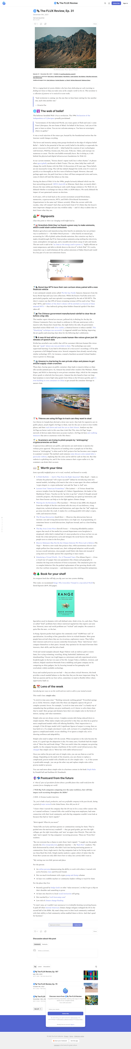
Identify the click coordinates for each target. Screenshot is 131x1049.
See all (36, 1009)
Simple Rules (91, 769)
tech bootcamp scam (57, 897)
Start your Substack (61, 1041)
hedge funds (55, 887)
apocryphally (42, 163)
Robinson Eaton (86, 80)
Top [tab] (35, 966)
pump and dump (72, 875)
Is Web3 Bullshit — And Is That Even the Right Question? (58, 477)
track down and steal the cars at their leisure (62, 427)
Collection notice (79, 1036)
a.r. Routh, (67, 80)
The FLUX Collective (38, 18)
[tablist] (40, 944)
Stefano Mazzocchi (76, 80)
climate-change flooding (54, 900)
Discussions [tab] (46, 966)
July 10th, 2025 (37, 974)
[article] (65, 975)
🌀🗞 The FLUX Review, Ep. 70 (45, 984)
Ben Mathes (82, 76)
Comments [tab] (37, 944)
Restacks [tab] (44, 944)
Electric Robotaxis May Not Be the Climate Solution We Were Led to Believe (65, 543)
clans (50, 872)
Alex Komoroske (37, 77)
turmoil (48, 804)
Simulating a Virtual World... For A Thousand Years (55, 557)
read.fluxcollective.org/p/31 (67, 74)
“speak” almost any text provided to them (55, 346)
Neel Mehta (66, 76)
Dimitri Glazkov (59, 76)
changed (36, 749)
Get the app (74, 1041)
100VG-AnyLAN (59, 184)
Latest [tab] (40, 966)
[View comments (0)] (41, 24)
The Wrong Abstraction (45, 517)
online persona (44, 869)
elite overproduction (49, 845)
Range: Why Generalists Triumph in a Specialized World (73, 583)
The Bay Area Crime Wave (46, 528)
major (43, 804)
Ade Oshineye (51, 80)
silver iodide (59, 327)
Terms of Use (74, 1017)
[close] (82, 988)
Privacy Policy (79, 1019)
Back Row (80, 845)
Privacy (66, 1036)
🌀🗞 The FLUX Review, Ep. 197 (45, 972)
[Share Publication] (109, 3)
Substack (56, 1045)
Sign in (125, 3)
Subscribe (116, 3)
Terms (71, 1036)
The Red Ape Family (68, 293)
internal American (52, 907)
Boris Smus (51, 76)
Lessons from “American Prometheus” (50, 488)
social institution (65, 893)
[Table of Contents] (2, 524)
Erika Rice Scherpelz (91, 76)
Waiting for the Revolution (46, 503)
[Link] (30, 111)
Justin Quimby (74, 76)
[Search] (105, 3)
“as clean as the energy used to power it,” (68, 244)
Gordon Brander (59, 80)
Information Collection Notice (65, 1019)
